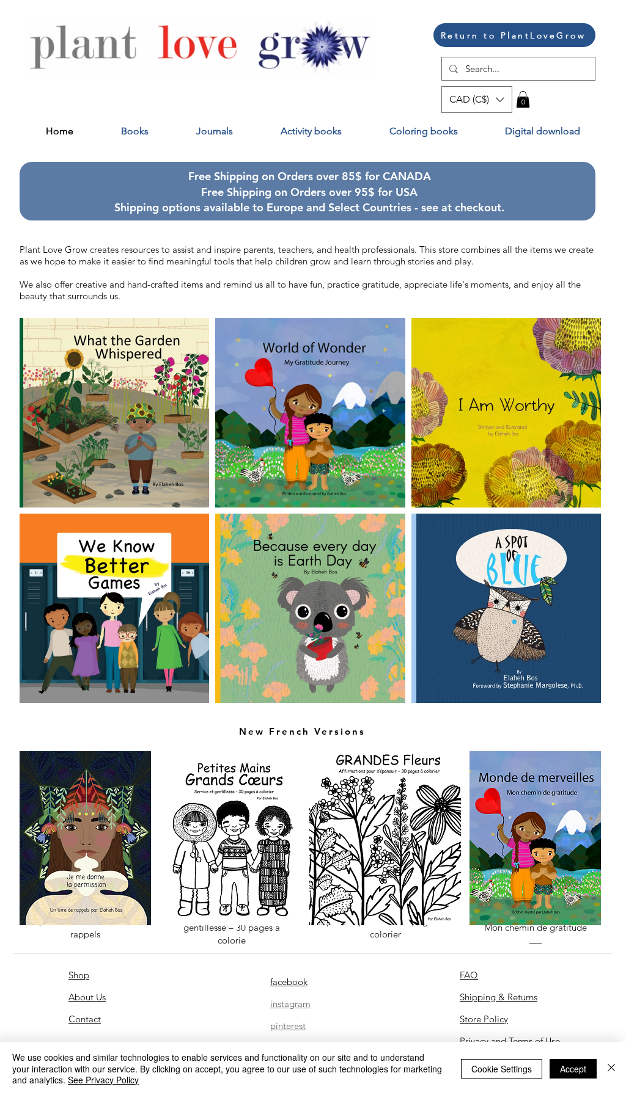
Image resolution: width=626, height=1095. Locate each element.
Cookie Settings (501, 1069)
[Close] (611, 1068)
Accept (573, 1069)
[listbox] (476, 99)
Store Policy (484, 1019)
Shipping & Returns (498, 997)
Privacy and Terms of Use (510, 1041)
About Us (87, 997)
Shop (78, 975)
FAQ (469, 975)
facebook (288, 982)
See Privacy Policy (103, 1080)
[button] (476, 99)
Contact (84, 1019)
